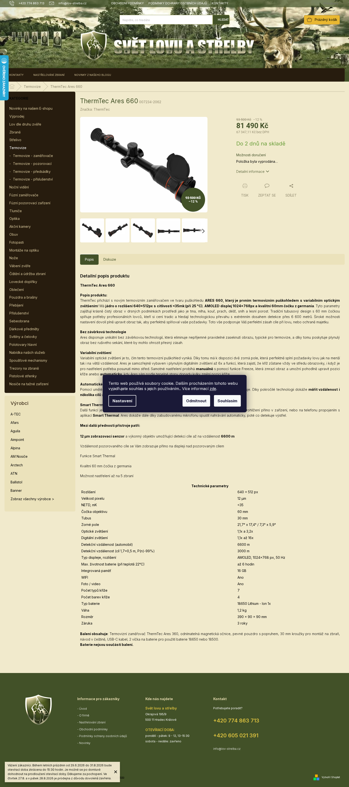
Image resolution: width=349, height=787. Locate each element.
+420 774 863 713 (236, 720)
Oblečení (16, 290)
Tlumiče (15, 211)
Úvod (83, 708)
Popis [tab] (89, 259)
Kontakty (220, 3)
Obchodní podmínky (127, 3)
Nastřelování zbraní (92, 722)
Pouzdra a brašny (23, 297)
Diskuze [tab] (109, 259)
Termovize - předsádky (32, 171)
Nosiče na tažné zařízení (28, 384)
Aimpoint (17, 440)
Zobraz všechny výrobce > (32, 499)
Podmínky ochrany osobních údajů (177, 3)
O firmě (84, 715)
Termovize (17, 148)
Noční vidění (19, 187)
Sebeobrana (19, 321)
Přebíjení (16, 305)
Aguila (15, 431)
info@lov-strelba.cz (227, 749)
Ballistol (16, 482)
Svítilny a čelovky (23, 337)
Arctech (17, 465)
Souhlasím (227, 400)
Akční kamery (20, 226)
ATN (14, 473)
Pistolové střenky (23, 376)
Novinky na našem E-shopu (31, 108)
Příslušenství (19, 313)
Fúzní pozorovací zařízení (29, 203)
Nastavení (122, 400)
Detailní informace (250, 171)
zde (213, 388)
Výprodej (16, 116)
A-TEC (16, 414)
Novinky (84, 743)
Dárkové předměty (24, 329)
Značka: (95, 109)
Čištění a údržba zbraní (27, 274)
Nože (13, 258)
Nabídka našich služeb (27, 352)
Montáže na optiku (24, 250)
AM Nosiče (19, 456)
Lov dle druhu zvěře (25, 124)
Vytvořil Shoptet (331, 777)
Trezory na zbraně (24, 368)
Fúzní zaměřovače (23, 195)
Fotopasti (16, 242)
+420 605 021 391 (235, 735)
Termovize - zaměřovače (33, 156)
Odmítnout (196, 400)
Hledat (223, 19)
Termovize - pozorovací (32, 164)
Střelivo (15, 140)
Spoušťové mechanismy (28, 360)
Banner (16, 490)
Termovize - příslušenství (33, 179)
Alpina (15, 448)
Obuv (13, 234)
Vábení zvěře (19, 266)
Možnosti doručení (251, 155)
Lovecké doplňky (23, 282)
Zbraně (15, 132)
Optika (14, 218)
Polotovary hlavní (23, 344)
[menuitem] (16, 75)
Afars (15, 423)
